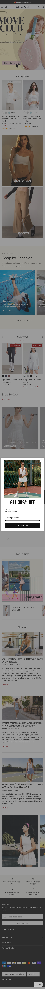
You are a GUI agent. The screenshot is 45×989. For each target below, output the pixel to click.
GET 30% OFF (22, 525)
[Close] (41, 460)
